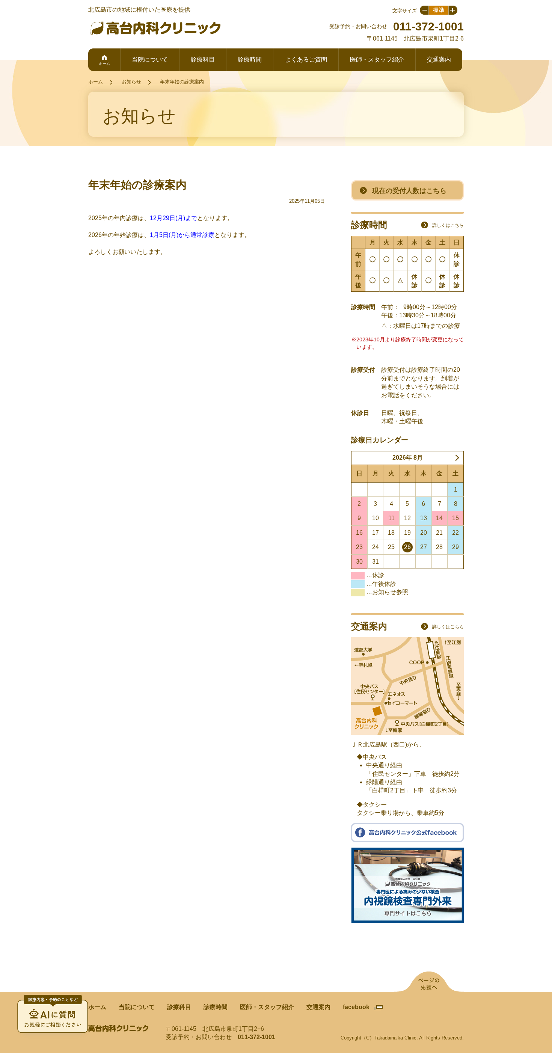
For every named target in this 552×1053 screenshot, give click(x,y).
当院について (150, 59)
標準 (438, 10)
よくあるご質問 (306, 59)
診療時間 (250, 59)
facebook (356, 1007)
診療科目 (203, 59)
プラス (453, 10)
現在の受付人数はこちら (409, 191)
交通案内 (439, 59)
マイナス (424, 10)
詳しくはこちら (448, 225)
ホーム (104, 64)
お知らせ (131, 81)
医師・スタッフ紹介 (377, 59)
